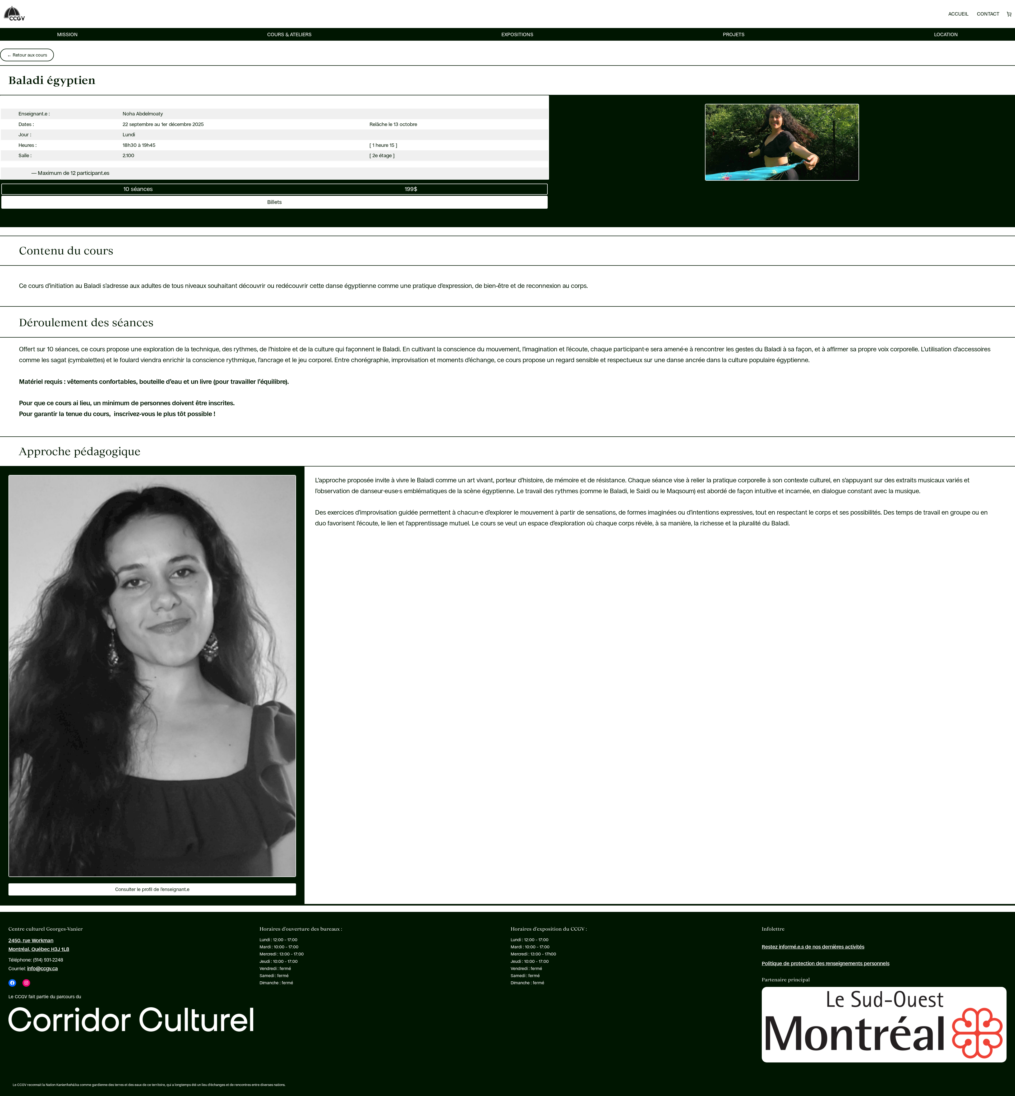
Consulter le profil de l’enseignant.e (152, 889)
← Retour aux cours (27, 55)
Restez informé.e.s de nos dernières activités (813, 947)
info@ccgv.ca (42, 968)
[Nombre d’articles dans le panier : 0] (1009, 14)
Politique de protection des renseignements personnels (825, 963)
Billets (274, 202)
